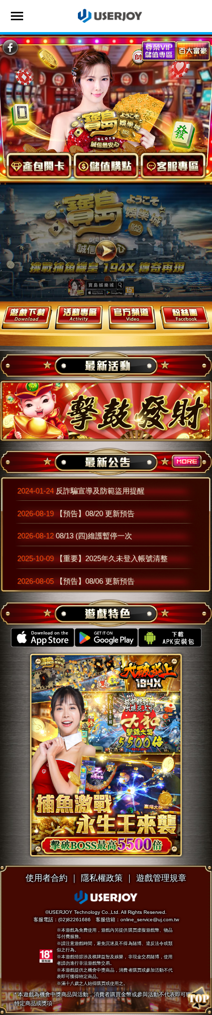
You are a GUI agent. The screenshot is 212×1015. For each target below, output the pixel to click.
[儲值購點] (106, 166)
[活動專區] (79, 317)
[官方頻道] (132, 317)
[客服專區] (173, 166)
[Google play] (106, 637)
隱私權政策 (102, 877)
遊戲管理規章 (161, 877)
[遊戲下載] (26, 317)
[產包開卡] (38, 166)
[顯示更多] (187, 465)
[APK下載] (170, 637)
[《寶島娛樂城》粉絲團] (10, 48)
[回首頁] (106, 127)
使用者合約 (47, 877)
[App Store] (42, 637)
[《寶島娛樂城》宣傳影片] (106, 251)
